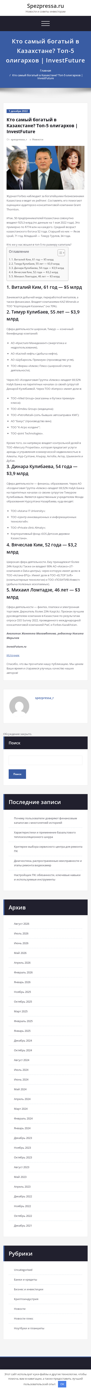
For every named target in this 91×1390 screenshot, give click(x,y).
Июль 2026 (21, 933)
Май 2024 (20, 1089)
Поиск (14, 742)
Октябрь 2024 (23, 1050)
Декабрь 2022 (23, 1196)
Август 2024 (21, 1060)
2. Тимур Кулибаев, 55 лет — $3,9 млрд (35, 263)
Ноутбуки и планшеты (29, 1328)
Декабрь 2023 (23, 1138)
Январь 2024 (22, 1128)
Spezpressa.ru (45, 6)
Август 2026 (21, 924)
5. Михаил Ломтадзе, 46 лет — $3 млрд (35, 276)
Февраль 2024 (23, 1118)
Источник (13, 655)
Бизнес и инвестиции (28, 1289)
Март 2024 (21, 1109)
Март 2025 (21, 1011)
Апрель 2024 (22, 1099)
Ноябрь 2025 (22, 992)
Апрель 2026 (22, 962)
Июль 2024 (21, 1070)
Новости (37, 139)
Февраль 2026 (23, 972)
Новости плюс (23, 1318)
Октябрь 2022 (23, 1216)
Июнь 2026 (21, 943)
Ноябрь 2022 (22, 1206)
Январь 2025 (22, 1031)
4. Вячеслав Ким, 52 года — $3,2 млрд (34, 272)
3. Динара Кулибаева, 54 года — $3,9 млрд (37, 268)
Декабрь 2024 (23, 1040)
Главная (45, 70)
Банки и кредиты (25, 1279)
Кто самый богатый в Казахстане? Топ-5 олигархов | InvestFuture (47, 76)
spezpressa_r (19, 139)
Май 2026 (20, 953)
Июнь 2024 (21, 1079)
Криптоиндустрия (26, 1299)
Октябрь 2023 (23, 1157)
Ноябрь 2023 (22, 1148)
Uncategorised (23, 1270)
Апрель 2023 (22, 1186)
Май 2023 (20, 1177)
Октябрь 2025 (23, 1001)
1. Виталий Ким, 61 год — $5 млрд (32, 259)
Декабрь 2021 (23, 1225)
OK (62, 1384)
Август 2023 (21, 1167)
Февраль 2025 (23, 1021)
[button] (59, 253)
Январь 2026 (22, 982)
